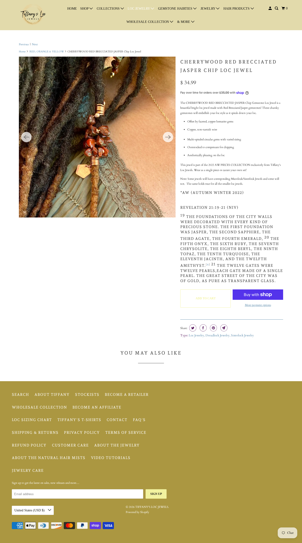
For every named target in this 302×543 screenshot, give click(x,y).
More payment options (258, 305)
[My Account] (270, 8)
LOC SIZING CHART (32, 420)
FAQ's (139, 420)
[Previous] (26, 137)
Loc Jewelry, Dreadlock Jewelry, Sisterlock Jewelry (221, 335)
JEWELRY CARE (28, 470)
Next (35, 44)
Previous (24, 44)
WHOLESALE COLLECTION (148, 22)
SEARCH (20, 394)
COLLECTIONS (109, 8)
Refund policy (29, 445)
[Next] (168, 137)
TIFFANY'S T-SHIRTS (79, 420)
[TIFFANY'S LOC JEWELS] (33, 15)
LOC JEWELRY (139, 8)
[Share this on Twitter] (192, 327)
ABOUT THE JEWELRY (117, 445)
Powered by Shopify (137, 512)
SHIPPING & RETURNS (35, 432)
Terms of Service (125, 432)
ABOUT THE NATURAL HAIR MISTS (48, 457)
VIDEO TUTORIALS (110, 457)
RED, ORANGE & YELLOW (46, 51)
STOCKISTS (87, 394)
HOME (72, 8)
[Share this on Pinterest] (213, 327)
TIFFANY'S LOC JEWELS (151, 507)
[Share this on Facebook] (202, 327)
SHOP (84, 8)
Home (22, 51)
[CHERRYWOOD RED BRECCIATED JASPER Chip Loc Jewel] (97, 137)
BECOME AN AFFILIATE (96, 407)
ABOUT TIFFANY (52, 394)
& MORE (184, 22)
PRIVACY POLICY (82, 432)
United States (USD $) (30, 510)
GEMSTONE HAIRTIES (175, 8)
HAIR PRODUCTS (237, 8)
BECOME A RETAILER (127, 394)
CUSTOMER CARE (70, 445)
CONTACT (117, 420)
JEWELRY (208, 8)
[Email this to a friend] (223, 327)
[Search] (277, 8)
